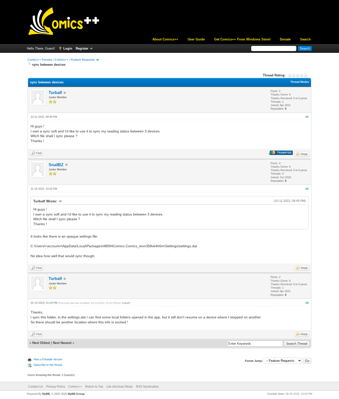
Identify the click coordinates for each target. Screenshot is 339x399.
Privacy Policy (55, 386)
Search (305, 39)
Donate (285, 39)
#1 (306, 116)
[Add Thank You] (281, 154)
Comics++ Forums (40, 59)
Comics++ (61, 59)
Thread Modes (299, 81)
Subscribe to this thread (48, 364)
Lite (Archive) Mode (119, 386)
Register (82, 48)
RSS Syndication (147, 386)
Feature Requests (83, 59)
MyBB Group (76, 393)
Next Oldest (41, 343)
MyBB (46, 393)
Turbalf (55, 93)
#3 (306, 302)
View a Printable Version (48, 359)
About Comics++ (165, 39)
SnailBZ (56, 165)
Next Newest (62, 343)
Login (67, 48)
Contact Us (35, 386)
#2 (306, 188)
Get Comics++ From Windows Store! (242, 39)
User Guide (196, 39)
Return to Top (94, 386)
